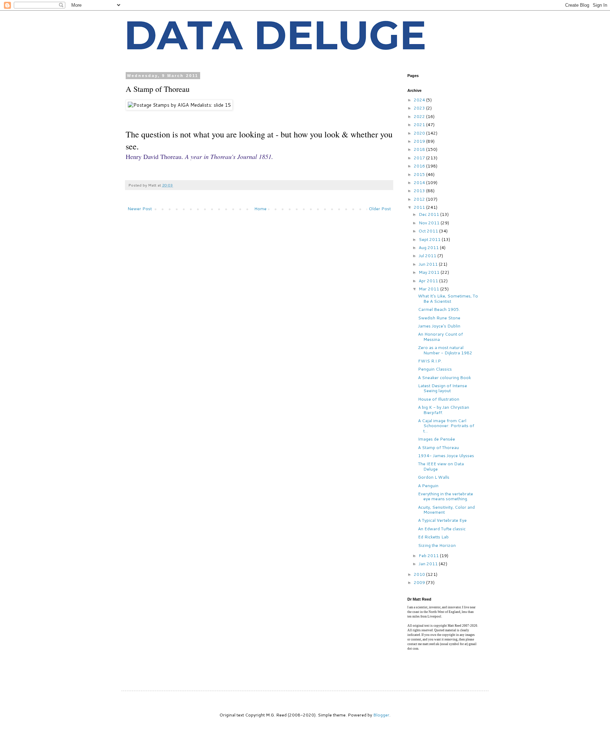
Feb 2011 (429, 556)
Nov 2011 (430, 223)
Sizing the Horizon (437, 545)
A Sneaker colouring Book (444, 377)
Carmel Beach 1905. (439, 309)
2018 (420, 149)
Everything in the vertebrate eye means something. (445, 496)
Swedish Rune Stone (439, 318)
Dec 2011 (429, 214)
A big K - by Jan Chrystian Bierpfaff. (443, 409)
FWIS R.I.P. (430, 361)
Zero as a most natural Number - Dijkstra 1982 (445, 349)
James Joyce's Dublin (439, 326)
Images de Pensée (436, 439)
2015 (420, 174)
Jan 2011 (429, 564)
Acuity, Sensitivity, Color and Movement (446, 509)
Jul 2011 (428, 256)
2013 (420, 191)
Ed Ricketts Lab (433, 537)
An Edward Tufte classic (442, 529)
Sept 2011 (430, 239)
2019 (420, 141)
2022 (420, 116)
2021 (420, 125)
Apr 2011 (429, 281)
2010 (420, 574)
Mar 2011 (429, 289)
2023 (420, 108)
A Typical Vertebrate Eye (442, 520)
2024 (420, 100)
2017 (420, 158)
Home (260, 209)
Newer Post (139, 209)
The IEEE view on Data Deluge (441, 466)
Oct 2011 (429, 231)
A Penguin (428, 486)
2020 (420, 133)
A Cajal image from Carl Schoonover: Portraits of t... (446, 426)
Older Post (380, 209)
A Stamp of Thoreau (438, 447)
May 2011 (430, 272)
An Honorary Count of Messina (440, 336)
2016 (420, 166)
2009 (420, 582)
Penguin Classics (435, 369)
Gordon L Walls (433, 477)
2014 (420, 182)
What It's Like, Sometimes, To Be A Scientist (448, 298)
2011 (420, 207)
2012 (420, 199)
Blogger (381, 715)
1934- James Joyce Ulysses (446, 456)
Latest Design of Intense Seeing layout (442, 388)
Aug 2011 (429, 247)
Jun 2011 (429, 264)
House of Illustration (438, 399)
